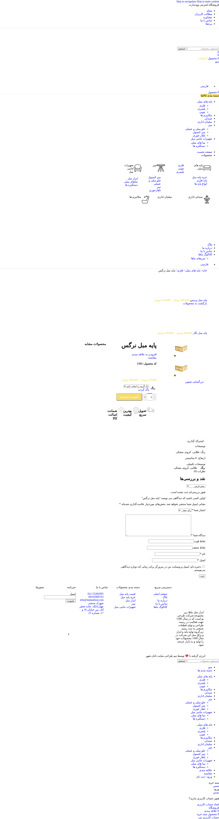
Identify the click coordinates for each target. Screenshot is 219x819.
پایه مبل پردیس (198, 300)
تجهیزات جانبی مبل (128, 168)
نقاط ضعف (198, 547)
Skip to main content (208, 1)
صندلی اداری (195, 196)
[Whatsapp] (62, 610)
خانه (204, 270)
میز (155, 165)
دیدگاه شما (198, 535)
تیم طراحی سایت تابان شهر (161, 655)
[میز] (161, 168)
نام (202, 553)
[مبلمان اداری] (176, 199)
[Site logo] (210, 45)
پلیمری (201, 108)
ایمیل (201, 560)
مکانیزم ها (135, 196)
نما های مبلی (198, 142)
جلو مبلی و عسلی (195, 128)
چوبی (202, 112)
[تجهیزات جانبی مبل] (137, 168)
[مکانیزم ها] (145, 199)
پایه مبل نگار (199, 332)
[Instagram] (71, 610)
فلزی (202, 105)
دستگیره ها (199, 145)
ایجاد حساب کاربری (208, 804)
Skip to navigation (186, 1)
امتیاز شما (198, 510)
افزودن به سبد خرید (129, 397)
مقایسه (208, 773)
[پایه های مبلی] (207, 168)
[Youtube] (71, 619)
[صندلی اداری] (207, 199)
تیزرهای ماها (198, 258)
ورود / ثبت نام (204, 776)
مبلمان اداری (164, 196)
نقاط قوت (199, 541)
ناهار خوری (199, 135)
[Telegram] (53, 610)
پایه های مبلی (192, 270)
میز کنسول (199, 132)
